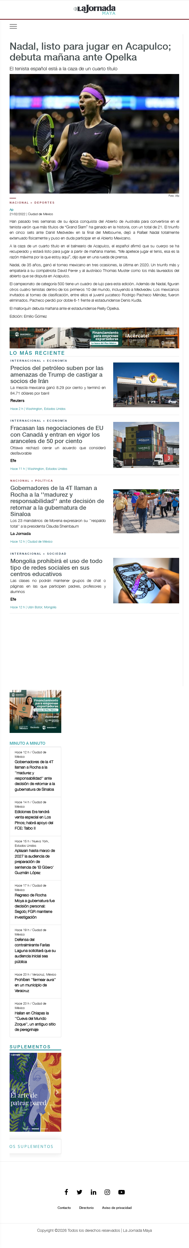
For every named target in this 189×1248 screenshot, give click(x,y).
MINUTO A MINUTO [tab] (27, 744)
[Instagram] (107, 1192)
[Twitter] (79, 1192)
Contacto (64, 1208)
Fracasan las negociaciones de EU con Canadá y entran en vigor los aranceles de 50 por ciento (56, 435)
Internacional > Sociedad (38, 553)
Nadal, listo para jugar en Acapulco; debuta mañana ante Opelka (90, 52)
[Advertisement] (94, 651)
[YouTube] (121, 1192)
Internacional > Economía (38, 360)
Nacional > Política (31, 480)
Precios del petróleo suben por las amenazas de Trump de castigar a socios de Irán (56, 375)
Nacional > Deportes (32, 202)
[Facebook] (66, 1192)
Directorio (86, 1208)
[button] (13, 1092)
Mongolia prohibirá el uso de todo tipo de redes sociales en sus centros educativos (56, 568)
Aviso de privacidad (117, 1208)
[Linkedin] (93, 1192)
